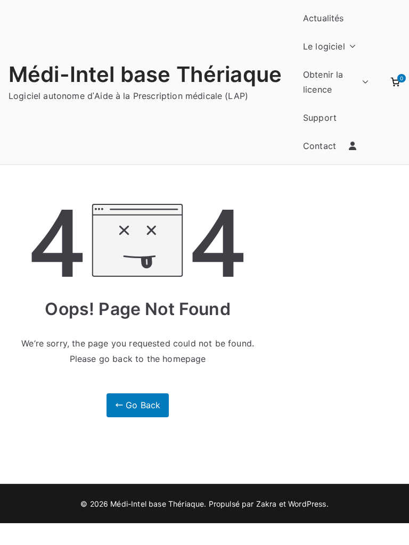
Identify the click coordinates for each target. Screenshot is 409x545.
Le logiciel (324, 46)
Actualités (323, 18)
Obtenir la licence (323, 82)
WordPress (307, 503)
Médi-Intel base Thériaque (145, 74)
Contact (319, 146)
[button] (350, 46)
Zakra (266, 503)
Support (320, 117)
